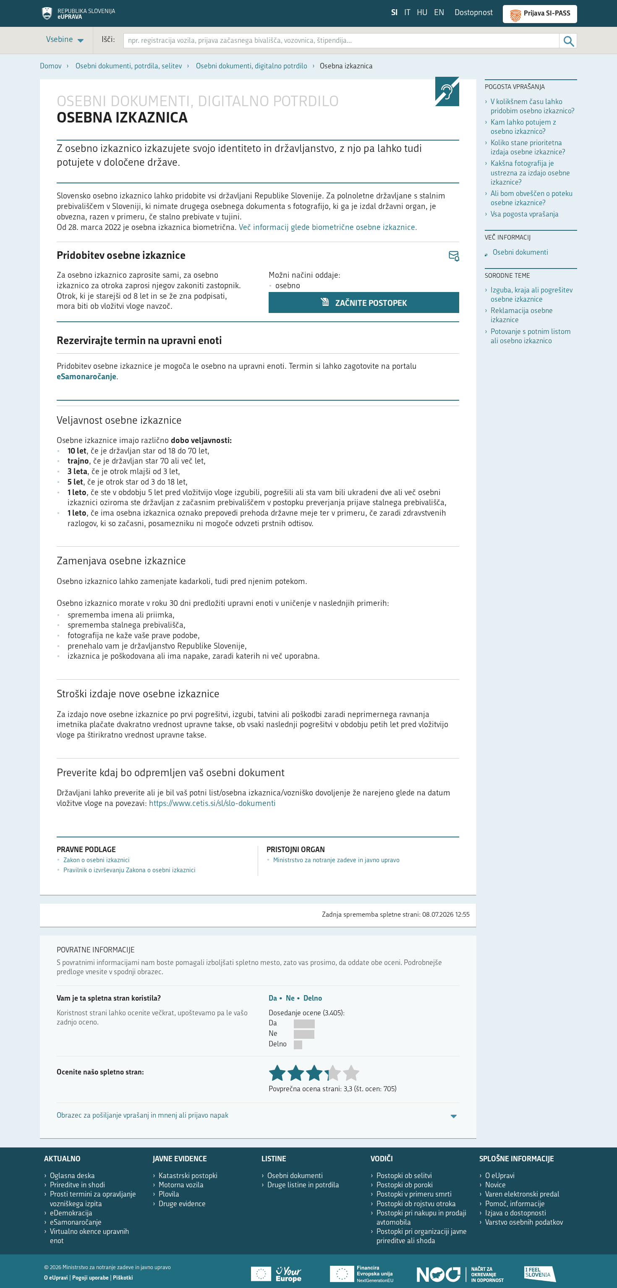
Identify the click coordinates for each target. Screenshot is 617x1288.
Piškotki (123, 1278)
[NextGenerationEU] (362, 1271)
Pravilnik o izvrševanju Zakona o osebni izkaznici (129, 871)
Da (273, 998)
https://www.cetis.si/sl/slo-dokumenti (212, 804)
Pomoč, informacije (515, 1204)
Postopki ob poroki (404, 1185)
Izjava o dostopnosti (515, 1213)
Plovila (169, 1194)
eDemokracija (71, 1213)
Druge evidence (182, 1204)
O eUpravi (500, 1176)
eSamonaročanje (86, 377)
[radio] (332, 1074)
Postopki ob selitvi (404, 1176)
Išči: (108, 40)
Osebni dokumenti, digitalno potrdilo (251, 66)
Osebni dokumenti (520, 252)
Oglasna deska (72, 1176)
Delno (312, 998)
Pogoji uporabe (90, 1278)
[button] (453, 256)
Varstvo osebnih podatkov (524, 1222)
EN (439, 13)
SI (394, 13)
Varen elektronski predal (522, 1194)
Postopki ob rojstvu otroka (416, 1204)
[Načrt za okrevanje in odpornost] (460, 1271)
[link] (66, 40)
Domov (50, 66)
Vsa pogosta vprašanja (525, 214)
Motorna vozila (181, 1185)
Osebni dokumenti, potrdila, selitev (129, 66)
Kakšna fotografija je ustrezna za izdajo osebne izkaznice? (530, 173)
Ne (290, 998)
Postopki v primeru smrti (414, 1194)
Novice (495, 1185)
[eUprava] (78, 16)
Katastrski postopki (188, 1176)
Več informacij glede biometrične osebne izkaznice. (328, 228)
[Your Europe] (279, 1271)
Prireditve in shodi (77, 1185)
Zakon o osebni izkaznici (96, 861)
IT (407, 13)
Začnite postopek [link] (370, 304)
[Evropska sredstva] (540, 1271)
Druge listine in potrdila (303, 1185)
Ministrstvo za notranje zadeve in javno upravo (336, 861)
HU (422, 13)
